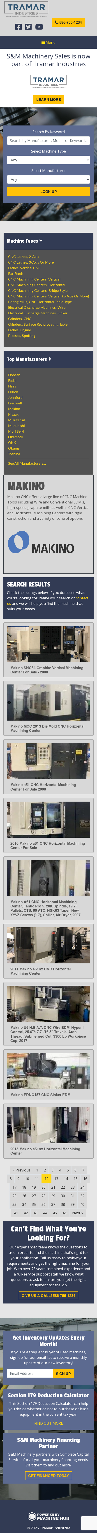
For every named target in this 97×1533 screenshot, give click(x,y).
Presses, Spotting (21, 336)
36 (44, 1204)
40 (82, 1204)
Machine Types (23, 241)
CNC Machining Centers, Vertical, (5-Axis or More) (48, 296)
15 (76, 1178)
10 (27, 1178)
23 (73, 1187)
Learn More (48, 99)
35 (34, 1204)
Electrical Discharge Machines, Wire (36, 307)
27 (34, 1195)
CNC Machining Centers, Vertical (34, 279)
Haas (12, 386)
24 (82, 1187)
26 (24, 1195)
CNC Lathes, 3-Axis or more (31, 262)
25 (14, 1195)
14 (66, 1178)
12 (46, 1178)
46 (64, 1213)
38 (63, 1204)
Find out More (48, 1423)
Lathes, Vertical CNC (24, 268)
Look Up (48, 191)
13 (56, 1178)
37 (53, 1204)
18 (24, 1187)
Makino (14, 409)
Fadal (12, 381)
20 (44, 1187)
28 (44, 1195)
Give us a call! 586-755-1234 (48, 1295)
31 (73, 1195)
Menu (50, 42)
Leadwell (15, 403)
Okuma (14, 448)
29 (53, 1195)
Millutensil (16, 420)
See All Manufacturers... (27, 463)
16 (85, 1178)
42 (26, 1213)
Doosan (14, 375)
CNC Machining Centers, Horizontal (36, 285)
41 (16, 1213)
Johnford (15, 397)
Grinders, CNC (19, 319)
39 (73, 1204)
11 (37, 1178)
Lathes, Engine (19, 330)
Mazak (13, 414)
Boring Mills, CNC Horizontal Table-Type (40, 302)
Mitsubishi (16, 426)
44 (45, 1213)
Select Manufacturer (48, 170)
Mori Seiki (16, 431)
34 (24, 1204)
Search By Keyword (48, 131)
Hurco (13, 392)
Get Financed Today (48, 1475)
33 (14, 1204)
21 (53, 1187)
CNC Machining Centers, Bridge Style (37, 290)
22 (63, 1187)
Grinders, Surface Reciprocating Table (37, 324)
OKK (12, 443)
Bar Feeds (15, 274)
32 (82, 1195)
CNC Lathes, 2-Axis (23, 257)
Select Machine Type (48, 151)
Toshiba (14, 454)
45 (55, 1213)
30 (63, 1195)
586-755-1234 (70, 22)
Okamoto (15, 437)
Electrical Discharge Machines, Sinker (37, 313)
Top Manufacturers (27, 359)
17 (14, 1187)
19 (34, 1187)
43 (35, 1213)
